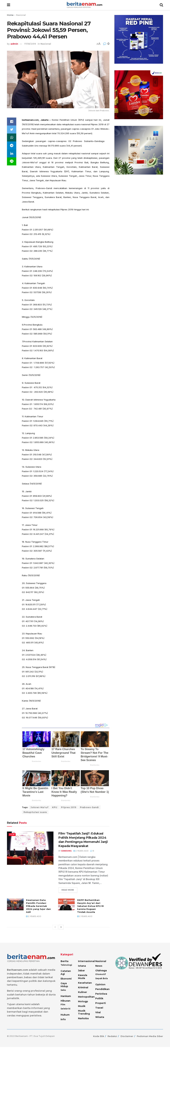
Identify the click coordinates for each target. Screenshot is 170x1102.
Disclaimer (127, 1036)
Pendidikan (102, 989)
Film (12, 834)
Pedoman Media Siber (150, 1036)
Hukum (65, 1014)
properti (100, 1003)
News (98, 965)
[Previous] (55, 927)
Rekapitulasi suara (35, 812)
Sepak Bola (101, 978)
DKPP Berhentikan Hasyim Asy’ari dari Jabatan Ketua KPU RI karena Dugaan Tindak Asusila (90, 906)
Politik (99, 998)
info (63, 1019)
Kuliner (82, 992)
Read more (68, 890)
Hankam (66, 996)
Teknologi (66, 965)
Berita (64, 961)
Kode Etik (98, 1036)
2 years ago (81, 851)
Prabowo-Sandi (89, 807)
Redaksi (112, 1036)
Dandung (66, 851)
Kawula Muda (82, 977)
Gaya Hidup (64, 985)
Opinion (100, 984)
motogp (83, 1001)
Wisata (99, 1017)
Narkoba (83, 1018)
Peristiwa (101, 993)
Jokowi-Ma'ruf (39, 807)
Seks (63, 990)
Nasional (21, 15)
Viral (98, 1012)
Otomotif (100, 974)
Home (10, 15)
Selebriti (65, 1008)
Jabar (81, 970)
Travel (99, 1007)
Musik (81, 1006)
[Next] (61, 927)
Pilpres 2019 (68, 807)
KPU (54, 807)
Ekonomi (66, 978)
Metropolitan (86, 996)
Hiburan (65, 1000)
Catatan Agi (66, 972)
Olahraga (101, 970)
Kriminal (83, 987)
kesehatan (85, 982)
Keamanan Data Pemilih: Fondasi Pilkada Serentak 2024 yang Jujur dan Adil (38, 906)
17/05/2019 (30, 43)
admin (14, 43)
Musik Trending (84, 1012)
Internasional (86, 961)
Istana (82, 965)
